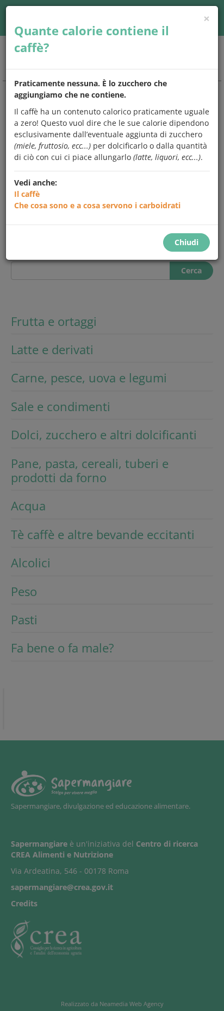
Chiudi (186, 242)
